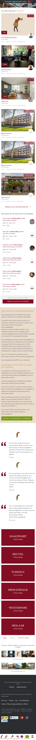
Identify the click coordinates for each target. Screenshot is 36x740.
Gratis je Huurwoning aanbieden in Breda (14, 704)
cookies (14, 1)
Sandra (32, 274)
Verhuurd (28, 111)
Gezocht (17, 738)
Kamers (11, 687)
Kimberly (32, 248)
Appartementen (21, 687)
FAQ (22, 738)
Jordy (32, 287)
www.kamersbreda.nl (18, 659)
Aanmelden (6, 738)
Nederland (29, 709)
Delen (30, 16)
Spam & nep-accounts (26, 711)
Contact (11, 700)
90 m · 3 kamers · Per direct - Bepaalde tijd (12, 201)
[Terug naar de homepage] (2, 737)
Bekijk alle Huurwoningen (17, 207)
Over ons (4, 700)
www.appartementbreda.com (18, 671)
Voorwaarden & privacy (7, 711)
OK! (29, 1)
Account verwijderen (6, 712)
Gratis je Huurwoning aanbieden (17, 418)
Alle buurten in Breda (23, 638)
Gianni (32, 221)
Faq (16, 700)
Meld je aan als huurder (18, 301)
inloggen (12, 738)
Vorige (4, 638)
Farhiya (32, 261)
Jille (32, 235)
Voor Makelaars (24, 700)
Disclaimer (17, 711)
